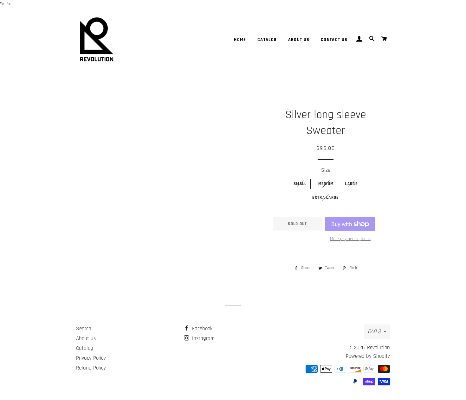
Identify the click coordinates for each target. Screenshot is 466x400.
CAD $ (374, 331)
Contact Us (334, 40)
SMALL (300, 183)
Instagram (203, 338)
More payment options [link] (350, 239)
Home (240, 40)
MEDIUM (326, 183)
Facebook (201, 328)
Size (325, 170)
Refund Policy (91, 367)
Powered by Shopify (368, 356)
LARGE (351, 183)
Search (83, 328)
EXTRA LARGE (325, 197)
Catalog (267, 40)
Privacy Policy (91, 358)
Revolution (378, 347)
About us (299, 40)
